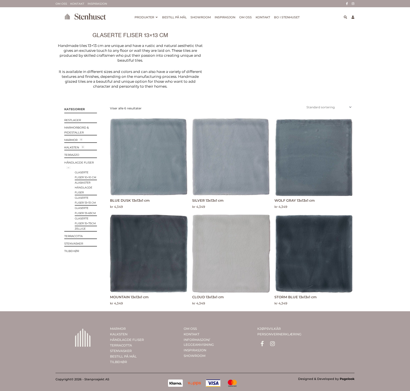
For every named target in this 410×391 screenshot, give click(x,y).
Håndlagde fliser (79, 162)
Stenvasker (73, 243)
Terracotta (73, 236)
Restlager (72, 120)
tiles (186, 50)
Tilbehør (71, 251)
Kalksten (71, 147)
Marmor (71, 140)
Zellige (80, 228)
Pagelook (347, 379)
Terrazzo (71, 154)
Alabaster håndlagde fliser (83, 187)
